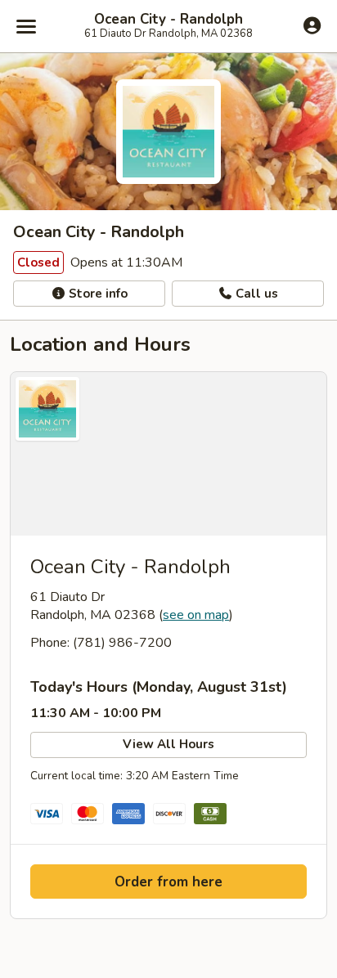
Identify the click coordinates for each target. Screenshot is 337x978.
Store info (96, 293)
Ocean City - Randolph (168, 19)
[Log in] (312, 25)
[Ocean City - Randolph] (168, 454)
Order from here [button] (168, 882)
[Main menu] (26, 26)
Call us (255, 293)
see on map (196, 615)
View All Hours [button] (168, 744)
